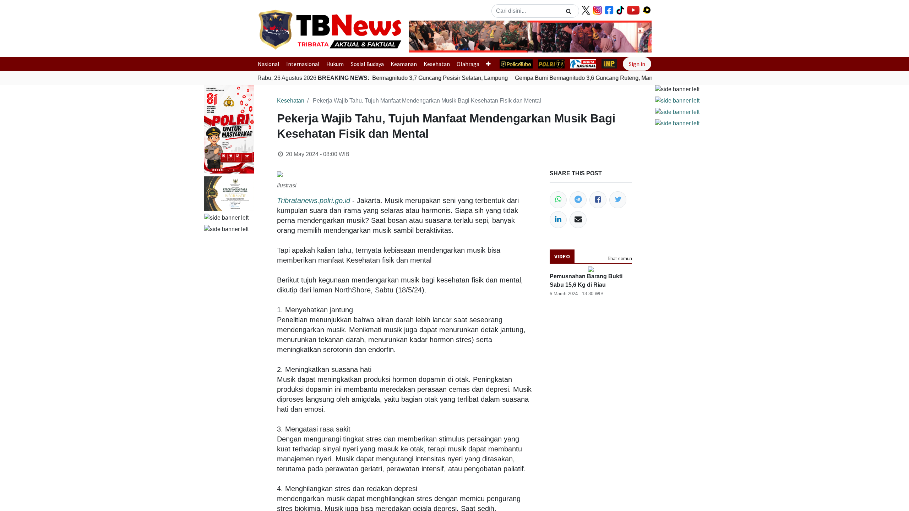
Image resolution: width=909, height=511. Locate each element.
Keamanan (404, 63)
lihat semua (620, 258)
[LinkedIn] (558, 219)
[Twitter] (617, 199)
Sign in (637, 63)
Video (562, 256)
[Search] (569, 11)
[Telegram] (578, 199)
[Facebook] (597, 199)
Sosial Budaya (367, 63)
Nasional (268, 63)
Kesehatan (437, 63)
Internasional (303, 63)
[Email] (578, 219)
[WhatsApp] (558, 199)
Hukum (335, 63)
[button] (427, 37)
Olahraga (468, 63)
